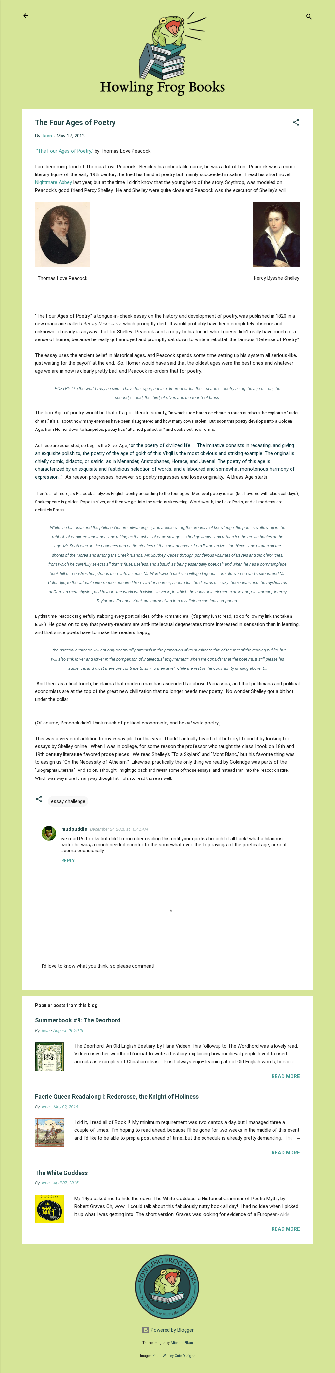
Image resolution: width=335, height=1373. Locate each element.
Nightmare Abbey (53, 182)
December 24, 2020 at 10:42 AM (119, 829)
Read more (286, 1076)
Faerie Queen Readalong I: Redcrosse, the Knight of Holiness (117, 1096)
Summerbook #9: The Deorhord (78, 1020)
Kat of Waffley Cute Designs (173, 1356)
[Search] (309, 18)
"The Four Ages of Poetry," (64, 151)
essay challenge (68, 801)
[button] (296, 124)
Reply (68, 860)
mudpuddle (74, 829)
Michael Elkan (182, 1343)
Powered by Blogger (172, 1330)
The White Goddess (61, 1172)
